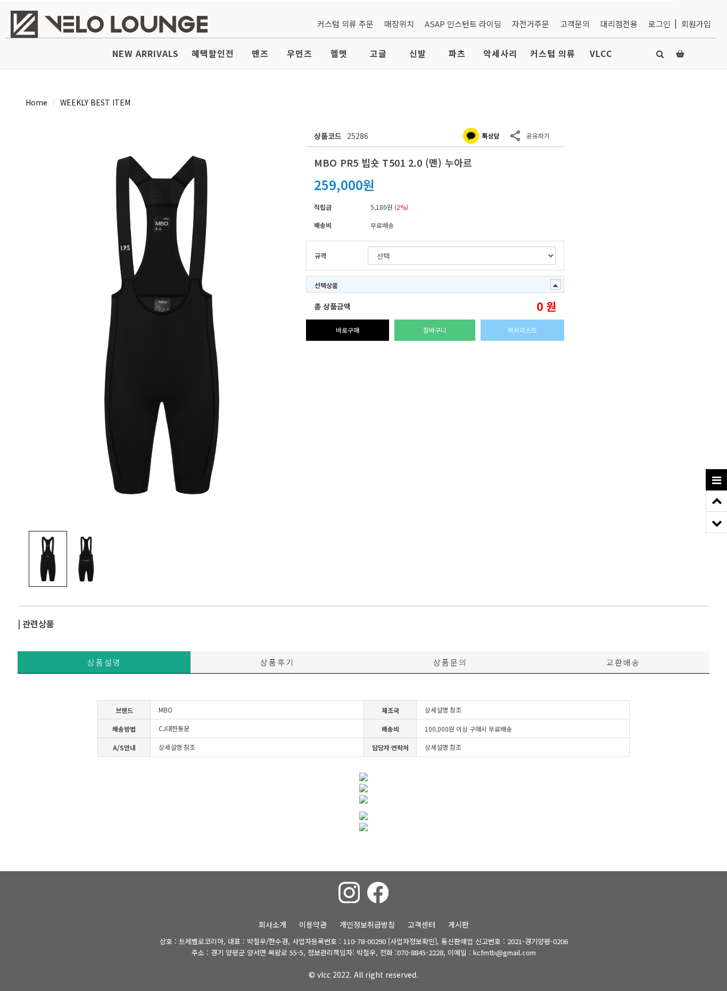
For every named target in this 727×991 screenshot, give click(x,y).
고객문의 (575, 23)
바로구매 (347, 329)
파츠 (457, 53)
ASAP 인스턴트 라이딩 (463, 23)
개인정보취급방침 (367, 924)
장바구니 (435, 329)
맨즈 (260, 53)
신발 (417, 53)
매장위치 (399, 23)
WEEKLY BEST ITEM (95, 102)
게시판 (458, 924)
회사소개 (272, 924)
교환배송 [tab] (623, 662)
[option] (161, 324)
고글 (378, 53)
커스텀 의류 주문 (345, 23)
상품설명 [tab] (104, 662)
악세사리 (500, 53)
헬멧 (339, 53)
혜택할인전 (213, 53)
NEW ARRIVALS (145, 53)
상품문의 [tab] (450, 662)
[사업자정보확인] (412, 941)
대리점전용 (619, 23)
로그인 (659, 23)
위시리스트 (522, 329)
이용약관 (313, 924)
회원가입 (696, 23)
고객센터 (421, 924)
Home (36, 102)
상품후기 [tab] (277, 662)
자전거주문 (530, 23)
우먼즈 (299, 53)
